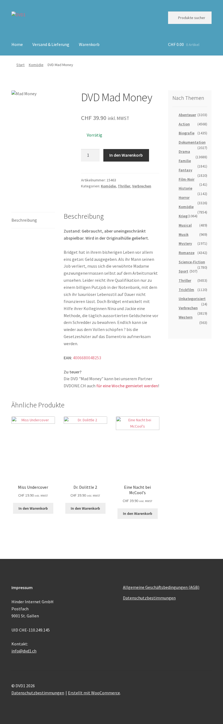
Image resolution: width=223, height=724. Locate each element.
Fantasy (185, 170)
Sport (183, 271)
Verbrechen (141, 186)
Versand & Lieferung (50, 44)
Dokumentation (192, 142)
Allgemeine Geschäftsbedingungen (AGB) (161, 587)
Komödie (36, 64)
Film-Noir (186, 179)
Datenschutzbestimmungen (149, 598)
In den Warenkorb (126, 155)
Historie (185, 188)
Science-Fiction (192, 261)
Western (186, 317)
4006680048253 (87, 357)
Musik (183, 234)
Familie (185, 160)
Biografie (186, 133)
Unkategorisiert (192, 298)
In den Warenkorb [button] (33, 508)
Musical (185, 225)
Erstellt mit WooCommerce (94, 692)
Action (184, 124)
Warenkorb (89, 44)
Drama (184, 151)
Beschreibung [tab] (24, 220)
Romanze (186, 252)
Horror (184, 197)
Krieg (183, 216)
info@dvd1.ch (23, 651)
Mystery (185, 243)
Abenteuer (187, 114)
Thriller (124, 186)
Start (20, 64)
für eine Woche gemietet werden (127, 385)
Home (17, 44)
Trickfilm (186, 289)
